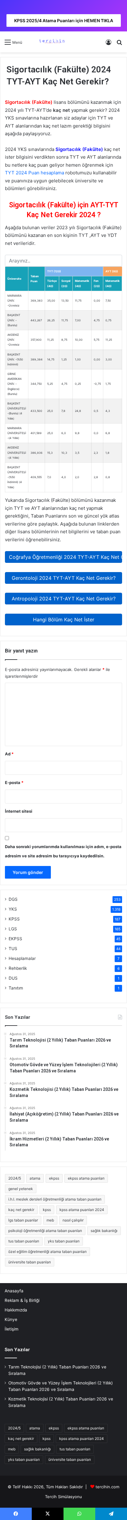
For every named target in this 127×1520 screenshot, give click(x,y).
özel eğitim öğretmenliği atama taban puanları (47, 1251)
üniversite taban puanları (29, 1262)
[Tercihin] (51, 42)
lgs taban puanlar (23, 1220)
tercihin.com (107, 1486)
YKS (13, 909)
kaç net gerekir (21, 1209)
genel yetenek (20, 1188)
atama (35, 1178)
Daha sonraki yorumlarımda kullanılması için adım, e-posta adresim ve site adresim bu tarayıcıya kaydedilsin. (63, 851)
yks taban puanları (64, 1241)
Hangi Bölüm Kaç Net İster (63, 619)
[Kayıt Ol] (108, 44)
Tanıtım (16, 988)
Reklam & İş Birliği (22, 1300)
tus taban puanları (23, 1241)
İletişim (11, 1329)
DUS (13, 978)
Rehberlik (18, 968)
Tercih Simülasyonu (63, 1496)
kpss (47, 1209)
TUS (13, 948)
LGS (13, 928)
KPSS (14, 918)
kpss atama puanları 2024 (81, 1209)
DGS (13, 899)
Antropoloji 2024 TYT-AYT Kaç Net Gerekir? (64, 598)
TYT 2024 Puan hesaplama (34, 173)
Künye (11, 1319)
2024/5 (14, 1178)
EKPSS (15, 938)
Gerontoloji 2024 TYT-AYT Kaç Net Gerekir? (64, 578)
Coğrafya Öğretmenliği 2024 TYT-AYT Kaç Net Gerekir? (65, 557)
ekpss (54, 1178)
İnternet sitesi (18, 811)
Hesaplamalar (22, 958)
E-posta (14, 782)
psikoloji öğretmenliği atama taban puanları (45, 1230)
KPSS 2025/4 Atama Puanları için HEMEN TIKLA (63, 20)
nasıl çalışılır (73, 1220)
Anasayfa (14, 1290)
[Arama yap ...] (119, 44)
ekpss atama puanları (86, 1178)
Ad (9, 753)
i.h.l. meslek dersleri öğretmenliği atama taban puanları (54, 1199)
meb (50, 1220)
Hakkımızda (16, 1309)
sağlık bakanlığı (104, 1230)
